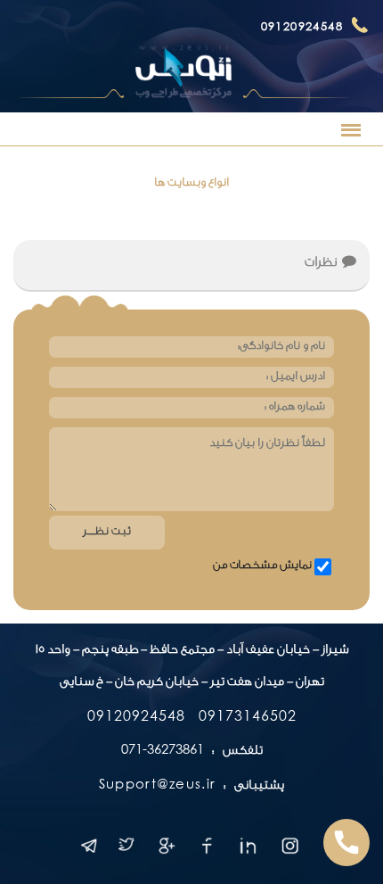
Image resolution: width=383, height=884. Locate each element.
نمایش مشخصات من (262, 566)
